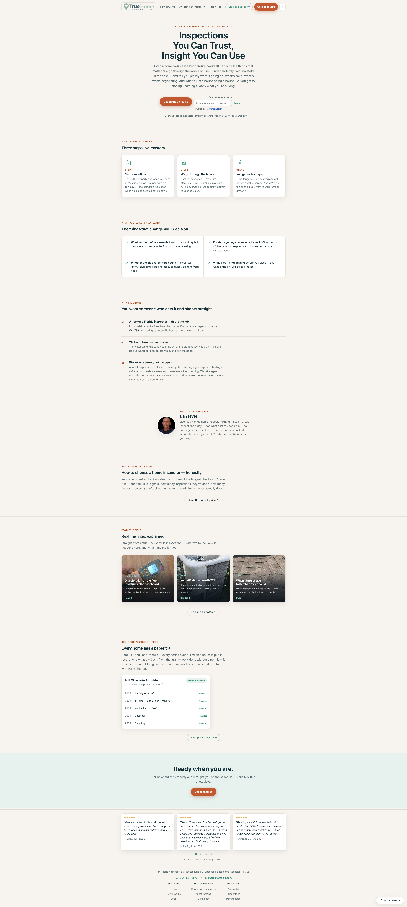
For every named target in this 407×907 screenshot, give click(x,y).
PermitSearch (233, 898)
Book (173, 898)
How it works (167, 6)
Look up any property (202, 738)
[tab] (196, 854)
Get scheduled (266, 6)
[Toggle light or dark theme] (282, 7)
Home (173, 889)
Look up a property (239, 7)
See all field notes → (203, 611)
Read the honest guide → (203, 500)
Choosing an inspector (192, 6)
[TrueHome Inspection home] (138, 6)
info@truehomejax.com (218, 877)
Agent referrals (203, 894)
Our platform (233, 894)
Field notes (215, 6)
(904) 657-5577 (188, 877)
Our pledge (204, 898)
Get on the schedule (176, 101)
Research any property (221, 97)
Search (240, 104)
